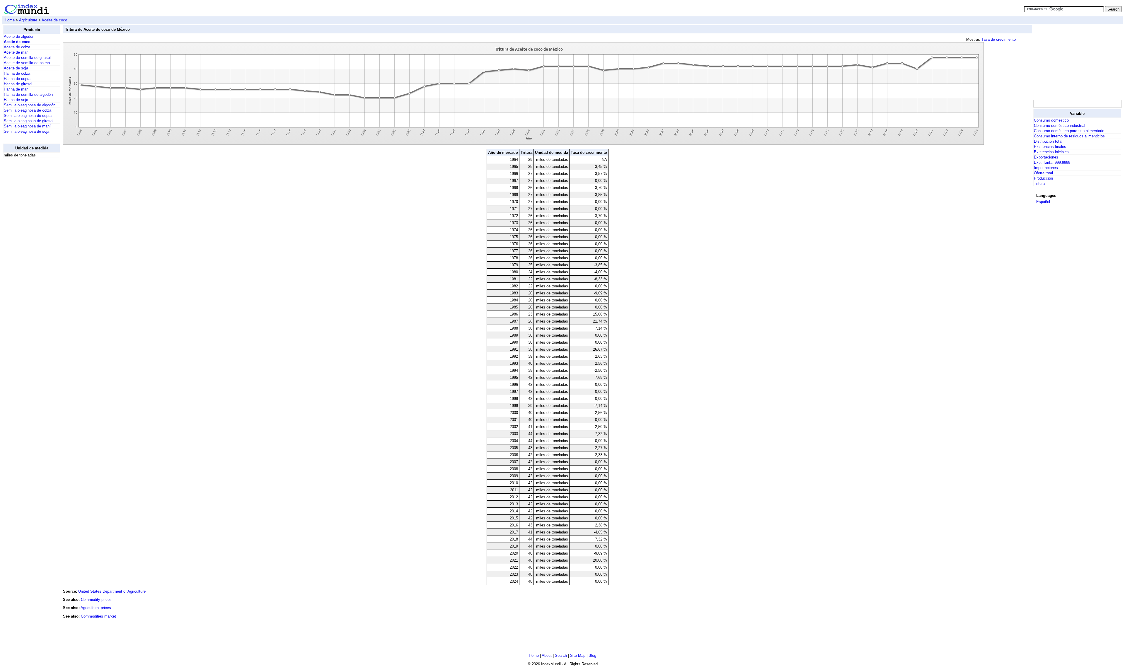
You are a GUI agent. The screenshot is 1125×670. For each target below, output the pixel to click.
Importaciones (1046, 168)
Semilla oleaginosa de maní (27, 126)
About (547, 655)
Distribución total (1048, 141)
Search (561, 655)
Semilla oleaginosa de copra (28, 115)
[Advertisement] (26, 250)
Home (10, 20)
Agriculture (28, 20)
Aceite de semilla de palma (27, 63)
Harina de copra (17, 78)
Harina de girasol (18, 84)
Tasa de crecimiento (998, 39)
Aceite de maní (17, 52)
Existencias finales (1050, 146)
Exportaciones (1046, 157)
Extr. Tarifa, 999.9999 (1052, 162)
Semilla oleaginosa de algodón (29, 105)
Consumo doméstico (1051, 120)
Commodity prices (96, 599)
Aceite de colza (17, 47)
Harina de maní (17, 89)
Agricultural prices (96, 608)
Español (1043, 202)
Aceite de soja (16, 68)
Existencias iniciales (1051, 152)
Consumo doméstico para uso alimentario (1069, 131)
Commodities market (98, 616)
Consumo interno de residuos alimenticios (1069, 136)
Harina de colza (17, 73)
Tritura (1039, 183)
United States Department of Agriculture (112, 591)
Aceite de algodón (19, 36)
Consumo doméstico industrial (1059, 125)
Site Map (577, 655)
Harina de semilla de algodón (28, 94)
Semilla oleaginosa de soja (26, 131)
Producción (1043, 178)
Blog (592, 655)
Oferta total (1043, 173)
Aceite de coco (54, 20)
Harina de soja (16, 100)
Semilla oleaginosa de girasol (28, 121)
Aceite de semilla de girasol (27, 57)
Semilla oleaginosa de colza (27, 110)
